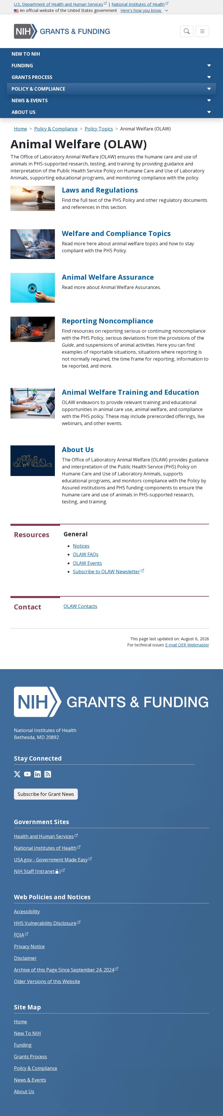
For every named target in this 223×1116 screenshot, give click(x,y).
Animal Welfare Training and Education (130, 392)
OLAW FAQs (85, 554)
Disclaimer (25, 958)
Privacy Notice (29, 946)
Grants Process (32, 77)
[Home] (95, 31)
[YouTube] (27, 774)
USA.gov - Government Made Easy (51, 859)
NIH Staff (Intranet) (37, 871)
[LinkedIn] (37, 774)
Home (20, 129)
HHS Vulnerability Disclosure (45, 923)
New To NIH (27, 1033)
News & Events (30, 100)
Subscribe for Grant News (46, 794)
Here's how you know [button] (141, 10)
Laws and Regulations (100, 190)
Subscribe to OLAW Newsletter (106, 571)
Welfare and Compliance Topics (116, 233)
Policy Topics (99, 129)
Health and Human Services (44, 836)
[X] (17, 774)
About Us (23, 112)
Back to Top (197, 1104)
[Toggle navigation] (186, 31)
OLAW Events (87, 563)
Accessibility (27, 911)
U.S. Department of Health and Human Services (58, 4)
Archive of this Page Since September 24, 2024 (64, 970)
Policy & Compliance (38, 89)
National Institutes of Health (138, 4)
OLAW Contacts (80, 606)
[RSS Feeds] (47, 774)
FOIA (19, 935)
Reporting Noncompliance (107, 320)
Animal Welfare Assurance (108, 277)
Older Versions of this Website (47, 981)
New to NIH (26, 54)
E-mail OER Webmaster (187, 645)
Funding (22, 65)
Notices (81, 546)
